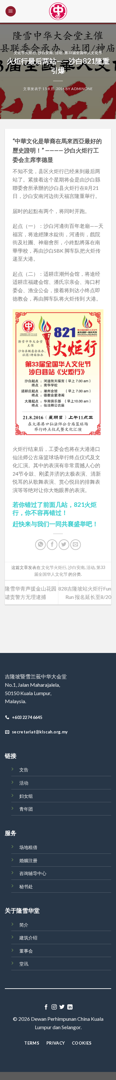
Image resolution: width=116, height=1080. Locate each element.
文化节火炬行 (25, 53)
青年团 (26, 809)
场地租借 (28, 847)
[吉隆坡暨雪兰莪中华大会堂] (58, 11)
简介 (23, 924)
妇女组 (26, 796)
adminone (81, 89)
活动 (59, 53)
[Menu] (10, 11)
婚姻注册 (28, 860)
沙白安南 (45, 53)
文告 (23, 769)
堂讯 (23, 963)
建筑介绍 (28, 937)
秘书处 (26, 886)
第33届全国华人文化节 (83, 53)
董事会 (26, 951)
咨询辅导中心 (32, 873)
